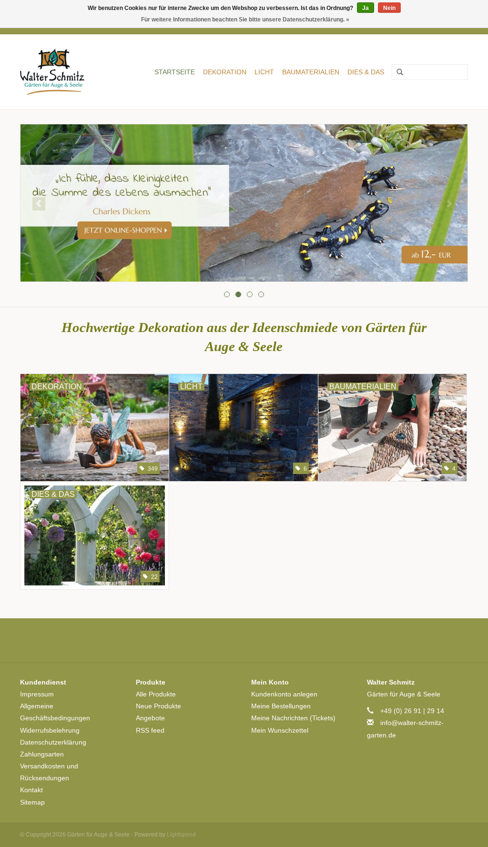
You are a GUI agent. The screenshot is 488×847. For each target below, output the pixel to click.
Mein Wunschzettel (279, 730)
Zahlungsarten (42, 754)
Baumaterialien (310, 72)
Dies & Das (365, 72)
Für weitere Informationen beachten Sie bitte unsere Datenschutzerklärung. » (245, 19)
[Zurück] (38, 204)
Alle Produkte (156, 694)
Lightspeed (181, 834)
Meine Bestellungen (281, 706)
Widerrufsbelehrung (50, 730)
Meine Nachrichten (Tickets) (293, 718)
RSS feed (150, 730)
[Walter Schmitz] (58, 72)
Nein (389, 8)
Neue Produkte (158, 706)
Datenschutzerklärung (53, 742)
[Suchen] (396, 72)
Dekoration (224, 72)
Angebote (150, 718)
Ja (365, 8)
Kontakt (31, 790)
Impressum (37, 694)
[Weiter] (449, 204)
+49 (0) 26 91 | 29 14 (412, 711)
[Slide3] (244, 203)
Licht (264, 72)
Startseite (174, 72)
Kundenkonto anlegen (284, 694)
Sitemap (32, 802)
